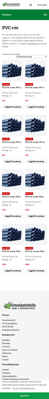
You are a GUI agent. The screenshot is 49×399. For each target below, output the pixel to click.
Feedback (6, 373)
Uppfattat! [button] (24, 396)
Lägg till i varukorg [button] (13, 107)
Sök (45, 15)
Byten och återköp (9, 350)
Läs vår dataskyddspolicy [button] (24, 388)
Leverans (6, 346)
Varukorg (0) (42, 5)
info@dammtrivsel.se (10, 330)
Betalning (6, 343)
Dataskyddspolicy (9, 376)
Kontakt (5, 359)
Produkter (6, 15)
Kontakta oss (33, 43)
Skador (5, 356)
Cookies (5, 369)
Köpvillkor (6, 340)
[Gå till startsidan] (11, 4)
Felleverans (7, 353)
